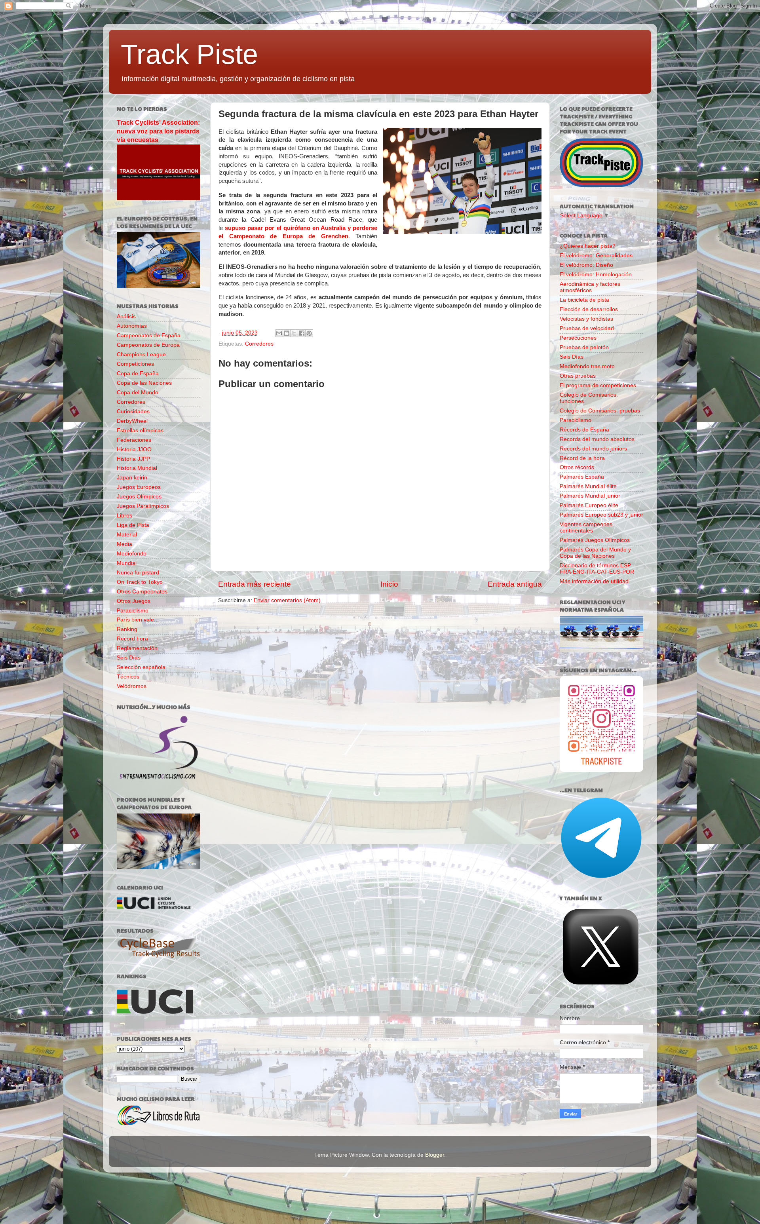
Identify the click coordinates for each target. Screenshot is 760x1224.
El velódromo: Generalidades (596, 255)
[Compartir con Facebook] (302, 333)
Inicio (389, 584)
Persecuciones (578, 338)
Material (127, 535)
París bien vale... (138, 620)
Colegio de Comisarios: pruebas (600, 411)
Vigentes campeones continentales (586, 527)
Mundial (127, 563)
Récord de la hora (582, 458)
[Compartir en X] (294, 333)
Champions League (141, 354)
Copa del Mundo (137, 392)
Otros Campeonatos (142, 592)
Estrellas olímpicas (140, 430)
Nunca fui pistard (138, 573)
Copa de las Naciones (144, 383)
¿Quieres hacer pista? (588, 246)
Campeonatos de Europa (148, 345)
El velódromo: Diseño (586, 265)
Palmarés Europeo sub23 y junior (601, 515)
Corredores (259, 344)
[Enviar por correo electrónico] (279, 333)
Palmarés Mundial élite (588, 486)
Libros (124, 516)
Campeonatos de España (148, 335)
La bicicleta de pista (584, 300)
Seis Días (129, 658)
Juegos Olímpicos (139, 497)
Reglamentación (137, 648)
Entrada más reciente (254, 584)
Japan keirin (132, 478)
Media (124, 544)
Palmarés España (582, 477)
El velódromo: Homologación (596, 274)
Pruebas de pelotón (584, 347)
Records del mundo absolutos (597, 439)
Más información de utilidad (594, 581)
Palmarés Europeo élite (589, 505)
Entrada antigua (515, 584)
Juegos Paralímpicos (143, 506)
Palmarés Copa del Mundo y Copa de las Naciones (595, 553)
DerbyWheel (132, 421)
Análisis (126, 316)
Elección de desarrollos (589, 309)
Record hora (132, 639)
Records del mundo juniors (593, 449)
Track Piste (189, 54)
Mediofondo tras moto (587, 366)
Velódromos (131, 686)
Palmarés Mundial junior (590, 496)
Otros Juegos (133, 601)
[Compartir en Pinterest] (309, 333)
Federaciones (134, 440)
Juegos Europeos (139, 487)
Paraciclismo (132, 611)
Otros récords (577, 467)
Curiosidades (133, 411)
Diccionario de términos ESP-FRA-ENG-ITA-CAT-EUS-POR (597, 569)
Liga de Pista (133, 525)
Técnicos (128, 677)
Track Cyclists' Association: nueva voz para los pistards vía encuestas (158, 131)
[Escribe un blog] (287, 333)
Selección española (141, 667)
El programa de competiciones (598, 385)
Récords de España (584, 430)
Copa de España (138, 373)
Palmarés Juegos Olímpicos (595, 540)
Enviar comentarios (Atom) (287, 600)
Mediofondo (131, 554)
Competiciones (135, 364)
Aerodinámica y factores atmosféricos (590, 287)
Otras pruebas (578, 376)
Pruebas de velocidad (587, 328)
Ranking (127, 629)
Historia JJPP (133, 459)
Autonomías (132, 326)
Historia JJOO (134, 449)
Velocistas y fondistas (586, 319)
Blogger (434, 1155)
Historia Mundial (137, 468)
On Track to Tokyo (140, 582)
